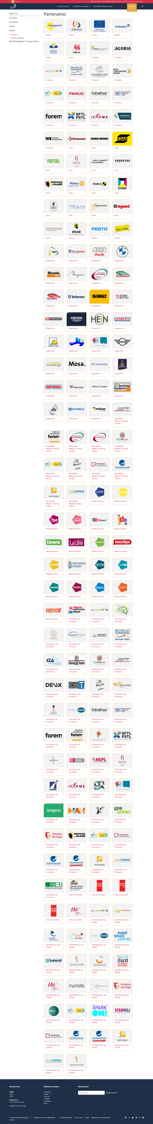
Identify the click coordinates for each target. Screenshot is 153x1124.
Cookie (87, 1118)
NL (16, 2)
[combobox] (91, 1093)
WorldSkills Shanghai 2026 (103, 6)
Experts (12, 30)
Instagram (47, 1101)
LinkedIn (47, 1099)
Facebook (47, 1092)
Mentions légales (66, 1118)
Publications (13, 1100)
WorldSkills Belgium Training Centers (23, 41)
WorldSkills (13, 22)
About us (120, 6)
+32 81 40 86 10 (97, 1)
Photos (11, 1094)
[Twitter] (129, 1118)
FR (13, 2)
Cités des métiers (75, 895)
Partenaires (14, 34)
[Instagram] (139, 1118)
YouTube (47, 1097)
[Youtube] (133, 1118)
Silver (117, 193)
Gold (71, 148)
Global (48, 35)
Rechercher (112, 1093)
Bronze (71, 238)
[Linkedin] (136, 1118)
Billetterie (132, 6)
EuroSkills (13, 18)
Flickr (45, 1104)
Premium (95, 57)
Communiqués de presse (16, 1102)
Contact (12, 1120)
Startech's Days (62, 6)
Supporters (50, 260)
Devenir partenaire (17, 38)
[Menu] (142, 6)
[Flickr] (143, 1118)
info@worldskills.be (111, 1)
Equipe (12, 26)
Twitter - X (47, 1094)
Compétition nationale (80, 6)
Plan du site (78, 1118)
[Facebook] (125, 1118)
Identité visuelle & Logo (17, 1106)
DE (19, 2)
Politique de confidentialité (100, 1118)
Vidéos (11, 1096)
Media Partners (98, 501)
